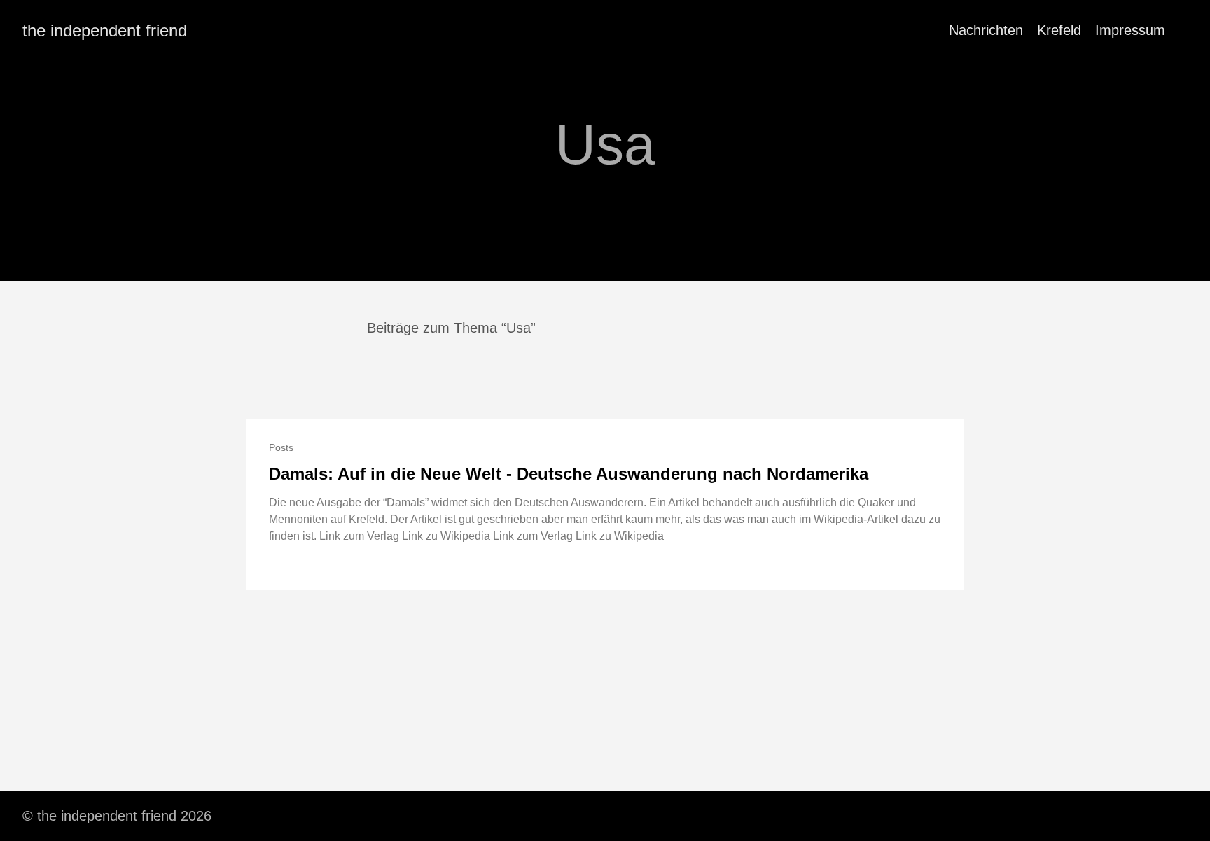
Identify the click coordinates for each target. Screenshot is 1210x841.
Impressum (1130, 30)
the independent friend (104, 30)
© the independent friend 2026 (116, 815)
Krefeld (1059, 30)
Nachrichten (986, 30)
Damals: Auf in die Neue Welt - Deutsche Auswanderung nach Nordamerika (568, 473)
